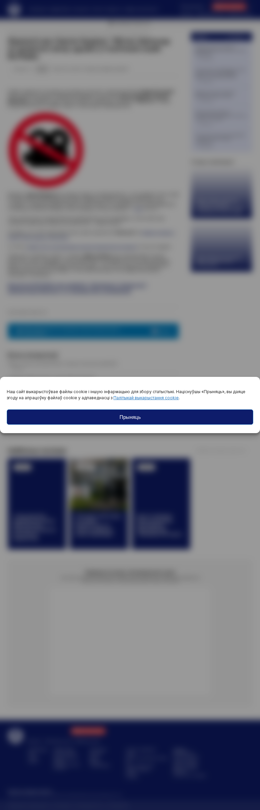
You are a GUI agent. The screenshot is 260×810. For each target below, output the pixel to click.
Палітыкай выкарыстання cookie (146, 397)
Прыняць (130, 417)
